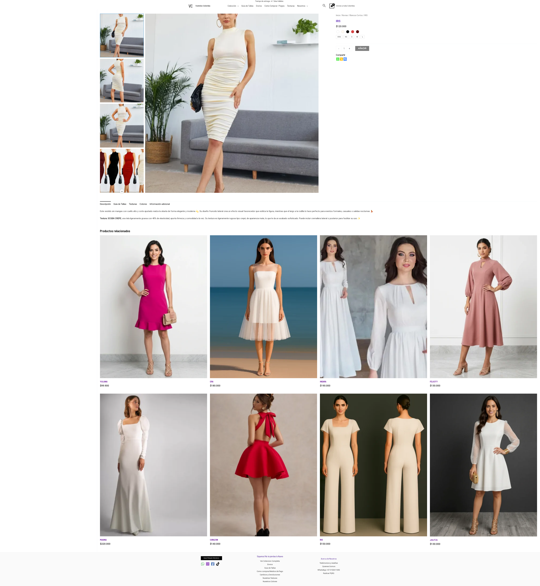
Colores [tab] (143, 204)
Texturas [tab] (133, 204)
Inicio (338, 15)
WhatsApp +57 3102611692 (329, 570)
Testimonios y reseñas (329, 563)
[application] (237, 5)
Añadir (362, 48)
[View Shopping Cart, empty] (331, 6)
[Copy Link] (341, 59)
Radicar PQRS (328, 573)
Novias (345, 15)
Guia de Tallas (270, 568)
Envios (270, 564)
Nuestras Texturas (270, 578)
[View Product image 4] (122, 170)
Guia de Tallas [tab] (119, 204)
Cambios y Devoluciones (270, 575)
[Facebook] (345, 59)
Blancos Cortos (356, 15)
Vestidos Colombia (203, 6)
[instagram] (207, 564)
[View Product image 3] (122, 125)
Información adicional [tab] (160, 204)
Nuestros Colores (270, 581)
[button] (324, 6)
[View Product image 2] (122, 80)
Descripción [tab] (105, 204)
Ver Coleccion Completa (270, 561)
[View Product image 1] (122, 35)
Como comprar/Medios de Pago (270, 571)
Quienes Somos (328, 566)
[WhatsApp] (202, 564)
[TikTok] (217, 564)
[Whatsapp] (337, 59)
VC (190, 5)
